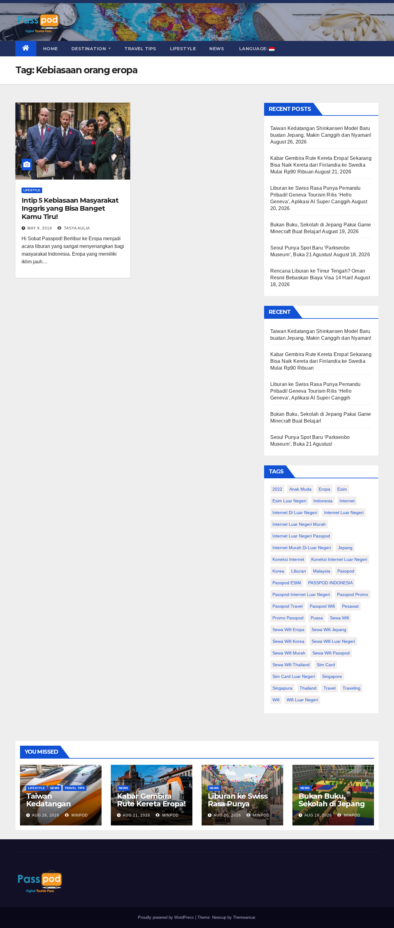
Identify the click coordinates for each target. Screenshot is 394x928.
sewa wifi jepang (329, 629)
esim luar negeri (289, 500)
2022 (277, 489)
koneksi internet (288, 559)
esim (342, 489)
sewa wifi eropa (288, 629)
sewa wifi (339, 617)
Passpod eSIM (286, 582)
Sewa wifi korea (288, 641)
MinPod (79, 815)
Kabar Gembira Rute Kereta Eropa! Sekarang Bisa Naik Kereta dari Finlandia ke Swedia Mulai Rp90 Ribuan (321, 165)
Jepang (345, 547)
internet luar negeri (344, 512)
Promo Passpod (288, 617)
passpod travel (287, 606)
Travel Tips (140, 48)
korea (278, 571)
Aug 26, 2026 (45, 815)
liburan (298, 571)
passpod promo (352, 594)
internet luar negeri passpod (301, 535)
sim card (326, 664)
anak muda (300, 489)
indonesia (322, 500)
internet (347, 500)
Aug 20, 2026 (227, 815)
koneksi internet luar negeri (339, 559)
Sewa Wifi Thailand (291, 664)
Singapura (282, 688)
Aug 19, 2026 (318, 815)
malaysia (321, 571)
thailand (308, 688)
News (216, 48)
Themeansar (244, 917)
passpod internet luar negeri (301, 594)
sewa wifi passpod (331, 652)
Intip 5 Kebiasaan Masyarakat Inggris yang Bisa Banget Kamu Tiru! (70, 208)
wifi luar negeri (302, 699)
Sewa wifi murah (288, 652)
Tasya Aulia (76, 228)
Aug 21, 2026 (136, 815)
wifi (275, 699)
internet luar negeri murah (299, 524)
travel (330, 688)
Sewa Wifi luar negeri (333, 641)
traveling (351, 688)
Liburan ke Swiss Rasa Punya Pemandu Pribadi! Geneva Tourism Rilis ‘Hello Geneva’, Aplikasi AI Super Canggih (315, 194)
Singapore (332, 676)
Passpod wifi (322, 606)
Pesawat (350, 606)
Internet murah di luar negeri (301, 547)
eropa (324, 489)
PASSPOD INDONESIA (330, 582)
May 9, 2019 (39, 228)
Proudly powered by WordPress (166, 917)
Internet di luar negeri (294, 512)
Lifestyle (183, 48)
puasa (317, 617)
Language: (253, 48)
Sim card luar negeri (293, 676)
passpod (345, 571)
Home (50, 48)
